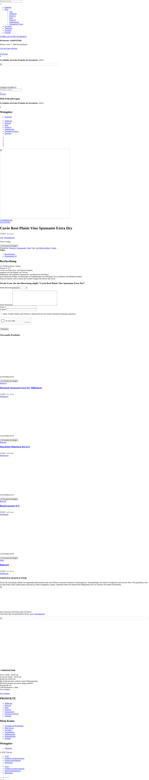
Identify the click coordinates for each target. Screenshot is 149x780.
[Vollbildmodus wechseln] (3, 777)
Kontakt (8, 33)
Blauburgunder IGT (10, 506)
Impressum (9, 763)
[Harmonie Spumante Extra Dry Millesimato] (17, 373)
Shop (6, 9)
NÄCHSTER (5, 222)
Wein (6, 142)
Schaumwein (14, 22)
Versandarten (9, 732)
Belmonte (4, 565)
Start (6, 137)
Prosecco (12, 20)
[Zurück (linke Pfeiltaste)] (1, 779)
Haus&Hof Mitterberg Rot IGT (15, 447)
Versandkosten (9, 238)
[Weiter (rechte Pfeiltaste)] (3, 779)
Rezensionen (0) (11, 256)
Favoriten (8, 26)
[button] (0, 56)
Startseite (8, 7)
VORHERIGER (6, 220)
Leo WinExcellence (43, 248)
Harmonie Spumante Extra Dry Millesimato (21, 388)
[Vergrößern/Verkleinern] (1, 777)
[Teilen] (6, 777)
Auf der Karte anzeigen (8, 48)
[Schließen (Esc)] (8, 777)
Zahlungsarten (10, 734)
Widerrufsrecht (10, 736)
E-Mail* (3, 309)
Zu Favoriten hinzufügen (9, 246)
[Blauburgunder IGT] (17, 491)
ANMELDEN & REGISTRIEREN (13, 37)
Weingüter (8, 28)
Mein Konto (9, 728)
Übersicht (8, 117)
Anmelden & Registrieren (14, 726)
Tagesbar (8, 30)
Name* (2, 307)
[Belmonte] (17, 550)
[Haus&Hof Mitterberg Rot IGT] (17, 432)
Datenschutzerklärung (13, 760)
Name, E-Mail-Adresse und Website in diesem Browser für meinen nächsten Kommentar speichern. (39, 314)
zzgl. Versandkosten (37, 614)
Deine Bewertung (6, 288)
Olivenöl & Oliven (16, 24)
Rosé (11, 18)
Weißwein (13, 14)
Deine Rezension (6, 305)
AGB (7, 756)
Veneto (53, 248)
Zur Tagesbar (5, 693)
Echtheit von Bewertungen (14, 758)
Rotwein (12, 16)
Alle (10, 12)
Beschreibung (10, 254)
